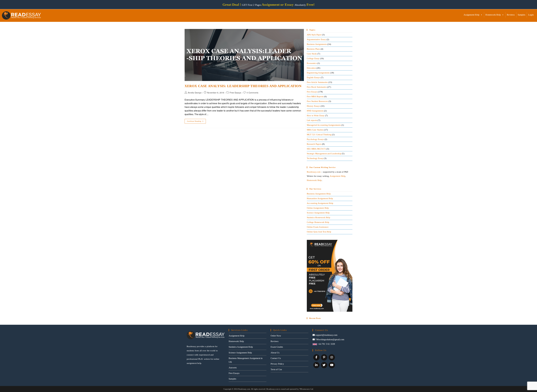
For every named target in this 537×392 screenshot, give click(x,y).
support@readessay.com (326, 335)
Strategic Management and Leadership (324, 153)
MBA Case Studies (315, 130)
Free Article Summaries (317, 82)
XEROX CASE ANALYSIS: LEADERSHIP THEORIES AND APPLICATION (243, 86)
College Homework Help (318, 222)
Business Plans (313, 49)
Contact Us (276, 358)
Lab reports (312, 120)
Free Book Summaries (317, 87)
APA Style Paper (314, 35)
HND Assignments (315, 111)
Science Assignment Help (318, 213)
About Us (275, 352)
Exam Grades (277, 347)
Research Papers (314, 144)
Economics (312, 63)
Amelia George (195, 92)
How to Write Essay (316, 115)
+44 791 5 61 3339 (326, 344)
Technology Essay (315, 158)
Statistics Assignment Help (241, 347)
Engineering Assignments (318, 73)
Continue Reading (196, 120)
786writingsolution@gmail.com (329, 339)
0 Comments (252, 92)
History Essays (313, 106)
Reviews (511, 15)
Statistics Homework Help (318, 217)
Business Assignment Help (319, 194)
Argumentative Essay (316, 39)
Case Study (312, 54)
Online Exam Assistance (317, 227)
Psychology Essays (315, 139)
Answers (233, 367)
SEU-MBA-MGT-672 (316, 149)
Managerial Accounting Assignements (324, 125)
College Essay (313, 58)
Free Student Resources (317, 101)
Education (311, 68)
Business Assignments (317, 44)
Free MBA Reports (315, 96)
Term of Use (276, 369)
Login (531, 15)
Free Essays (235, 92)
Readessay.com (314, 172)
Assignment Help (471, 15)
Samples (521, 15)
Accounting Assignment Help (320, 203)
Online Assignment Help (318, 208)
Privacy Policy (277, 364)
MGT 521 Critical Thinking (319, 134)
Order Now (276, 336)
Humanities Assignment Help (320, 198)
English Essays (313, 77)
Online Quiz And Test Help (319, 232)
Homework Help (493, 15)
